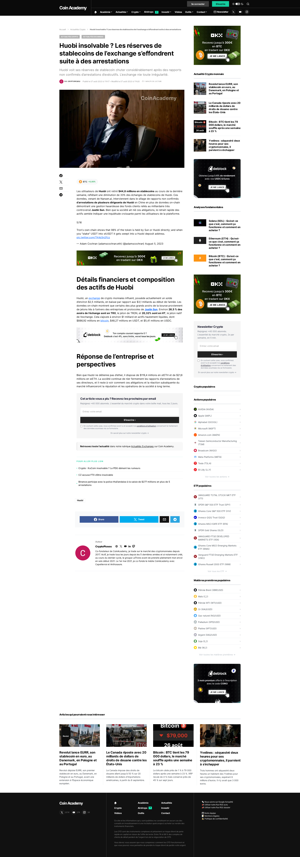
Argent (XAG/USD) (207, 635)
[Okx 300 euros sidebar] (217, 45)
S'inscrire (220, 4)
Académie (143, 802)
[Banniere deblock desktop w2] (130, 334)
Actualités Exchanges (93, 37)
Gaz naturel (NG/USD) (209, 615)
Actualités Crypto (77, 29)
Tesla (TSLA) (204, 463)
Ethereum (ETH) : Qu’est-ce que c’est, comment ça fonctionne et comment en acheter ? (224, 243)
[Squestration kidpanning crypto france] (200, 145)
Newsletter (222, 11)
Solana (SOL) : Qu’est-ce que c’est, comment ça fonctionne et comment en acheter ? (224, 225)
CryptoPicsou (103, 546)
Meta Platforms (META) (210, 457)
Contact (165, 813)
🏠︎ (115, 802)
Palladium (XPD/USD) (209, 622)
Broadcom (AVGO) (207, 450)
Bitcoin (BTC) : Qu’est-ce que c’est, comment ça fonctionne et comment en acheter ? (224, 261)
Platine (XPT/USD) (207, 628)
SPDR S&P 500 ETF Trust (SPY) (214, 504)
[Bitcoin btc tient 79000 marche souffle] (200, 126)
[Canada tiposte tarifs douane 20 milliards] (200, 107)
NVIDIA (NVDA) (206, 409)
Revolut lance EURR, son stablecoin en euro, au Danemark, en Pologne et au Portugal (224, 88)
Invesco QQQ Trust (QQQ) (211, 517)
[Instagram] (246, 12)
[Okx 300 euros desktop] (130, 257)
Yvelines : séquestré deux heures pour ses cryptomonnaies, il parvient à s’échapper (224, 145)
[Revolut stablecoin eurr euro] (200, 88)
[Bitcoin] (200, 257)
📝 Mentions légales (210, 816)
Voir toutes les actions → (217, 476)
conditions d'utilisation (146, 426)
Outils (141, 813)
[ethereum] (200, 240)
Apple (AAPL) (205, 415)
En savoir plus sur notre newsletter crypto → (130, 433)
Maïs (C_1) (203, 596)
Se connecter (198, 4)
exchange (94, 298)
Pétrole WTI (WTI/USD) (210, 603)
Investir (165, 808)
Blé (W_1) (202, 647)
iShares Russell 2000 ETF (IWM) (214, 564)
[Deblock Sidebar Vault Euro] (217, 178)
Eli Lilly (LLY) (204, 469)
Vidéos (118, 813)
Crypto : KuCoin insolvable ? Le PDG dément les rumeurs (109, 468)
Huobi (80, 500)
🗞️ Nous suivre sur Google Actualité (217, 802)
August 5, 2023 (154, 243)
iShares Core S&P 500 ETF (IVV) (214, 511)
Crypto (118, 808)
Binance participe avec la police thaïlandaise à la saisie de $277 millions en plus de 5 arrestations (124, 483)
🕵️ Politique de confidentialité (215, 819)
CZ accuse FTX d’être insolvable (95, 475)
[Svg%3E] (83, 553)
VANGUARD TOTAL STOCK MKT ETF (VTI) (217, 497)
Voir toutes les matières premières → (217, 654)
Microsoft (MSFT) (207, 428)
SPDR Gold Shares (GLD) (210, 530)
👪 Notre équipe (209, 813)
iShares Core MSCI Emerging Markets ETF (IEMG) (217, 547)
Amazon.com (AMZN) (209, 435)
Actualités (166, 802)
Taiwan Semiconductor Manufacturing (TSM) (217, 443)
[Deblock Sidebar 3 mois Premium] (217, 683)
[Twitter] (233, 12)
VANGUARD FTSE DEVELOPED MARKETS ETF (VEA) (213, 538)
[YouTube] (240, 12)
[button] (237, 3)
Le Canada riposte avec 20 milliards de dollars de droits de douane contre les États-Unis (224, 107)
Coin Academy (72, 7)
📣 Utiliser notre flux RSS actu (215, 804)
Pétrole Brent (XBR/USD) (210, 590)
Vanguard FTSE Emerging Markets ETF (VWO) (218, 556)
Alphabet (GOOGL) (207, 422)
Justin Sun (151, 309)
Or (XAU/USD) (205, 609)
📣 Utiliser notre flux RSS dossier (216, 807)
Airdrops (144, 808)
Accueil (62, 29)
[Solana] (200, 222)
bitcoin (104, 320)
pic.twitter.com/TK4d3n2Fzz (93, 237)
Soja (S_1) (203, 641)
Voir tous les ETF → (217, 571)
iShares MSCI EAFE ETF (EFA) (213, 524)
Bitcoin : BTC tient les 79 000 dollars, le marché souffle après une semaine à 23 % (225, 126)
